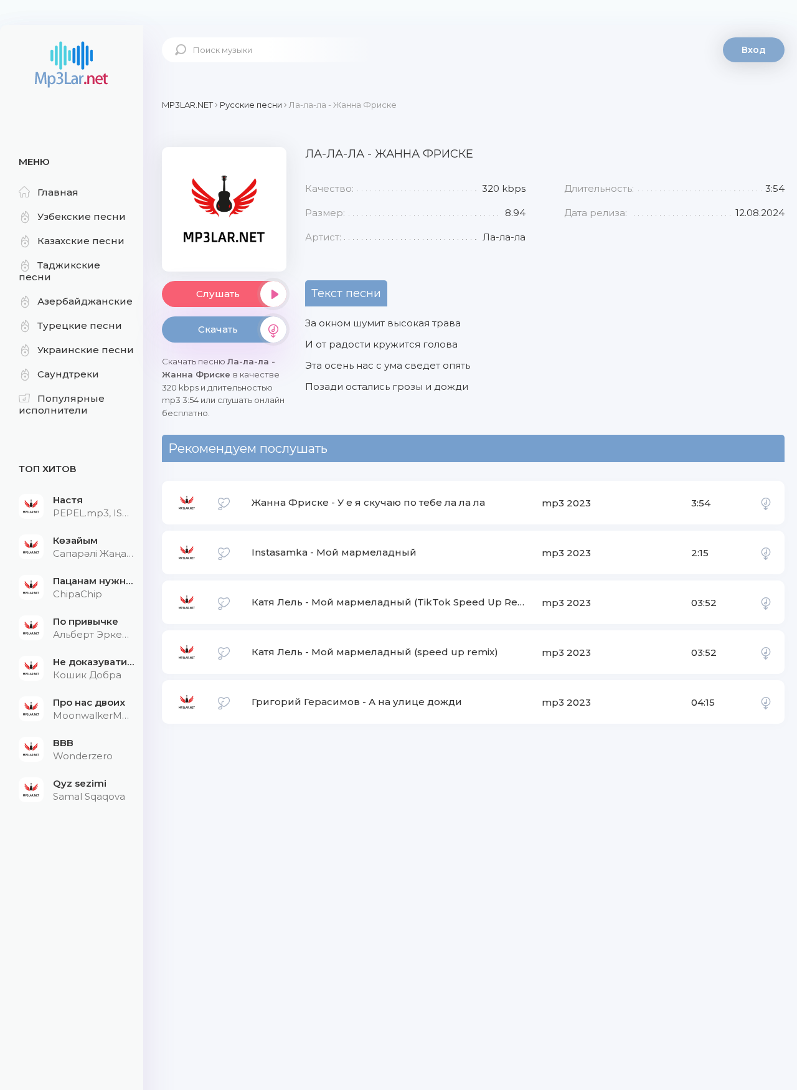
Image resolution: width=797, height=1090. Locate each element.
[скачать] (766, 502)
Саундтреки (68, 374)
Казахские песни (81, 241)
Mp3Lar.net (71, 65)
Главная (57, 192)
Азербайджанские (85, 301)
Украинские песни (85, 350)
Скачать (218, 329)
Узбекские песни (81, 216)
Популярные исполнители (62, 404)
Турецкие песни (79, 325)
